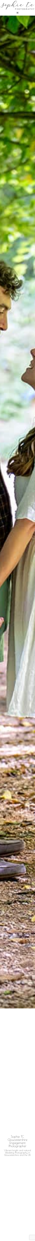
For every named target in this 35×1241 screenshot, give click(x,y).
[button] (17, 12)
